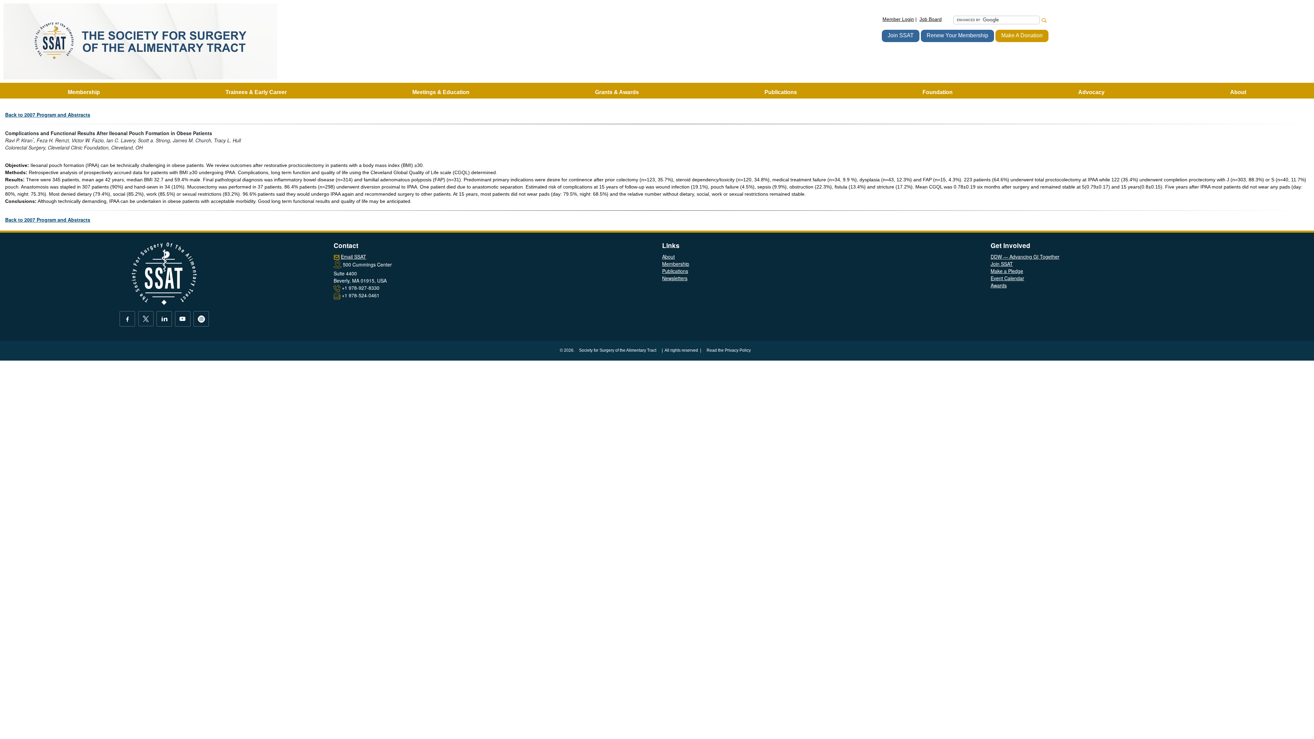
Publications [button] (780, 92)
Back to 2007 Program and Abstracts (47, 114)
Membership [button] (84, 92)
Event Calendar (1007, 278)
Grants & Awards (617, 92)
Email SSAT (353, 256)
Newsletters (674, 278)
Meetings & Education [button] (440, 92)
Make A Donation (1022, 35)
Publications (675, 271)
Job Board (930, 19)
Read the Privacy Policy (729, 350)
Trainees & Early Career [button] (256, 92)
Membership (675, 263)
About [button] (1238, 92)
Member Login (898, 19)
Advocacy (1091, 92)
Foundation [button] (938, 92)
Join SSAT (901, 35)
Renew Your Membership (957, 35)
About (668, 256)
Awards (999, 285)
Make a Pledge (1007, 271)
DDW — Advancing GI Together (1025, 256)
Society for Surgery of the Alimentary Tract (617, 350)
